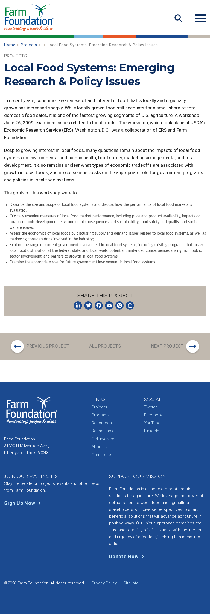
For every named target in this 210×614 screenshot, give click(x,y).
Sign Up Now (20, 503)
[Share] (130, 305)
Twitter (150, 407)
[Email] (109, 305)
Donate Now (124, 556)
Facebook (153, 415)
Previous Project (48, 346)
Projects (29, 45)
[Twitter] (88, 305)
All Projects (105, 346)
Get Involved (103, 438)
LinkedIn (151, 430)
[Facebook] (99, 305)
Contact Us (102, 454)
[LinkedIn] (78, 305)
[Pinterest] (119, 305)
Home (10, 45)
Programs (101, 415)
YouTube (152, 422)
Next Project (167, 346)
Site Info (131, 583)
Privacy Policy (104, 583)
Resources (102, 422)
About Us (100, 446)
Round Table (103, 430)
